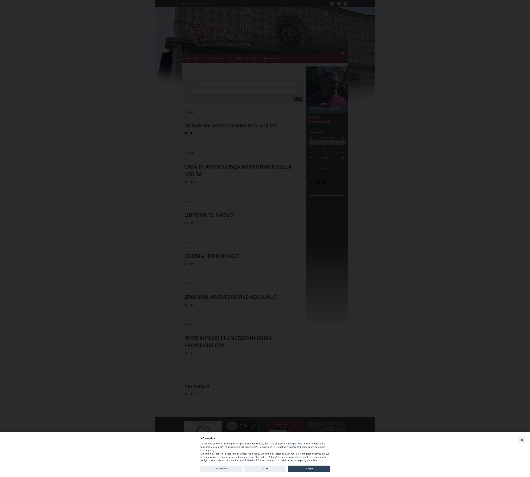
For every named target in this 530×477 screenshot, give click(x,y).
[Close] (522, 440)
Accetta (309, 468)
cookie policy (299, 460)
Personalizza (221, 468)
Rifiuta (265, 468)
